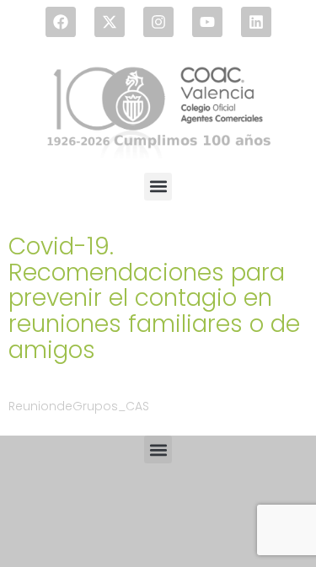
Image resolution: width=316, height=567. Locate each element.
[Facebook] (61, 22)
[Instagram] (158, 22)
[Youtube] (207, 22)
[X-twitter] (109, 22)
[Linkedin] (256, 22)
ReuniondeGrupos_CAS (78, 406)
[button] (158, 187)
